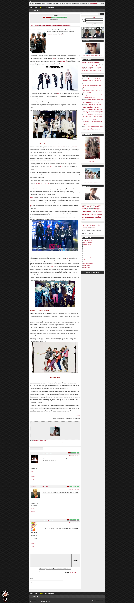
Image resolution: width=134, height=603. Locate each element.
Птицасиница (90, 109)
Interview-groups (43, 440)
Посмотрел (33, 476)
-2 (46, 17)
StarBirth (90, 70)
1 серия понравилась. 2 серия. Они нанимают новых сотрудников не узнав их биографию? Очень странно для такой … (93, 111)
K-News (84, 62)
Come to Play (46, 183)
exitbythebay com (86, 267)
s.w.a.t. (95, 224)
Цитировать (77, 455)
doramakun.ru (33, 600)
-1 (49, 17)
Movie (101, 64)
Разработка (93, 600)
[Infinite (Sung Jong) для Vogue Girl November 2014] (92, 53)
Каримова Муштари (86, 227)
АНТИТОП (35, 10)
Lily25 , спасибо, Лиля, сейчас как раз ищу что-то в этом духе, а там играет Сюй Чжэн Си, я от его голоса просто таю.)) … (93, 101)
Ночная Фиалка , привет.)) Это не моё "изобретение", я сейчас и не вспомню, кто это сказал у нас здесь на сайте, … (93, 96)
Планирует (33, 477)
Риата (99, 225)
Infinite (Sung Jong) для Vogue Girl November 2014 (92, 55)
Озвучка (84, 64)
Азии (58, 93)
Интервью (37, 25)
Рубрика (83, 70)
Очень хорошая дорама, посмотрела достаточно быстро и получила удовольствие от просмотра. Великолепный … (92, 85)
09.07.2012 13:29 (33, 486)
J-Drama (94, 67)
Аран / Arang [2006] (92, 161)
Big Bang (62, 34)
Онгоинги (86, 67)
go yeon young (45, 520)
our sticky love (86, 255)
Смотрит (32, 474)
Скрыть (74, 573)
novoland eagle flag (87, 244)
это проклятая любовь (87, 240)
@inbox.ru (85, 224)
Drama (89, 62)
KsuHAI (84, 225)
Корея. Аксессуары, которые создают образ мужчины (92, 201)
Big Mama (75, 146)
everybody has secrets (87, 242)
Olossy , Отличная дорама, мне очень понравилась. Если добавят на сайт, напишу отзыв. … (93, 116)
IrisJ (43, 486)
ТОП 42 (32, 471)
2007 (68, 258)
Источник (78, 415)
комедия (83, 65)
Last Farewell (47, 174)
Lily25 (89, 83)
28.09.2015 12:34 (33, 453)
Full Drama (97, 64)
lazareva (93, 227)
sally (87, 225)
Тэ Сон (31, 188)
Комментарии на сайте (35, 448)
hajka (90, 225)
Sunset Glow (53, 174)
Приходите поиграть (39, 183)
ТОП (31, 10)
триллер (87, 70)
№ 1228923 (50, 453)
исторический (94, 68)
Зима (55, 426)
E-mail (31, 578)
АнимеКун (41, 7)
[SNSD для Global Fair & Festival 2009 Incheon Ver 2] (92, 179)
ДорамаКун (32, 1)
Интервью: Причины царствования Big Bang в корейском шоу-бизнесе (55, 25)
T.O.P (31, 205)
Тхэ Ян (31, 197)
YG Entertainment (55, 146)
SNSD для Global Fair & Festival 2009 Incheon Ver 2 (93, 182)
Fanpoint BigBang (36, 440)
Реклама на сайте (92, 272)
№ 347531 (51, 520)
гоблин (84, 259)
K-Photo (98, 62)
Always (51, 166)
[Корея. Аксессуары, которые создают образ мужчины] (92, 199)
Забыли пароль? (94, 24)
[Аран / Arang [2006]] (92, 158)
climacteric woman (86, 253)
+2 (62, 17)
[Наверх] (5, 596)
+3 (65, 17)
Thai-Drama (95, 70)
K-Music (100, 65)
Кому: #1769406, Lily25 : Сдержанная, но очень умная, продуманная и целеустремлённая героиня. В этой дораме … (92, 80)
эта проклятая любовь (87, 257)
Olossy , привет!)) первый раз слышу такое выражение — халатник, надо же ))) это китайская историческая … (93, 106)
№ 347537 (46, 486)
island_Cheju (45, 453)
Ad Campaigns (89, 71)
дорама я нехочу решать (88, 261)
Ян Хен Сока (61, 146)
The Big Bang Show (64, 61)
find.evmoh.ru (93, 3)
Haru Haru (59, 174)
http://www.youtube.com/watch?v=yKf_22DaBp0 (51, 494)
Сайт (31, 582)
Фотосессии (85, 40)
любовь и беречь (86, 265)
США (53, 94)
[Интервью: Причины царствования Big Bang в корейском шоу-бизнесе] (55, 250)
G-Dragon (51, 266)
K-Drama (90, 67)
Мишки (75, 572)
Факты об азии (86, 186)
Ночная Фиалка (91, 104)
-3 (44, 17)
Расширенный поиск (49, 7)
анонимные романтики (87, 246)
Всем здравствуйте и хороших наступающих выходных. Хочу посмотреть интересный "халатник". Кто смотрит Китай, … (93, 128)
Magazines (93, 62)
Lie (60, 166)
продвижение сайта (100, 600)
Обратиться (71, 455)
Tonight (72, 56)
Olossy (89, 78)
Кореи (54, 58)
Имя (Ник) (32, 573)
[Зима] (55, 436)
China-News (99, 68)
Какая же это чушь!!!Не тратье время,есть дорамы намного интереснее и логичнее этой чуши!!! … (93, 91)
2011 (53, 56)
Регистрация (94, 17)
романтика (92, 64)
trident (92, 224)
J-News (86, 68)
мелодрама (84, 71)
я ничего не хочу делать (88, 263)
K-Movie (89, 68)
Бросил (32, 479)
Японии (46, 339)
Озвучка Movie (95, 65)
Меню (36, 7)
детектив (99, 70)
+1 (59, 17)
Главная (31, 7)
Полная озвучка (89, 65)
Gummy (70, 146)
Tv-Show (98, 67)
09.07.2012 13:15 (33, 520)
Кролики (71, 572)
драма (87, 64)
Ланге (88, 224)
